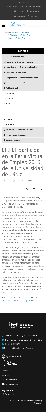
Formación (7, 103)
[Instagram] (27, 2)
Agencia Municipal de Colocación (20, 62)
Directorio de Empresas (16, 135)
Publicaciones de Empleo (16, 57)
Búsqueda (34, 16)
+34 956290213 (11, 6)
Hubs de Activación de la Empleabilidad (22, 67)
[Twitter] (23, 2)
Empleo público (8, 98)
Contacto (20, 11)
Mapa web (21, 16)
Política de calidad (10, 379)
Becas (5, 109)
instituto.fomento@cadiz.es (30, 6)
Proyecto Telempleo (14, 140)
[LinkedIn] (34, 189)
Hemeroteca (34, 11)
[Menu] (3, 26)
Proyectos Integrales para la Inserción (22, 77)
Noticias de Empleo (9, 181)
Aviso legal (6, 375)
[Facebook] (19, 2)
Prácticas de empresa (10, 114)
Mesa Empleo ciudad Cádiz (17, 83)
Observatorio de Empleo (16, 72)
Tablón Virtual (12, 88)
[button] (3, 394)
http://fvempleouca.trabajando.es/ (18, 300)
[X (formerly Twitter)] (41, 189)
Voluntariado (7, 119)
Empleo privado (8, 93)
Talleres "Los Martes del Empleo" (19, 130)
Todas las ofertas (9, 124)
